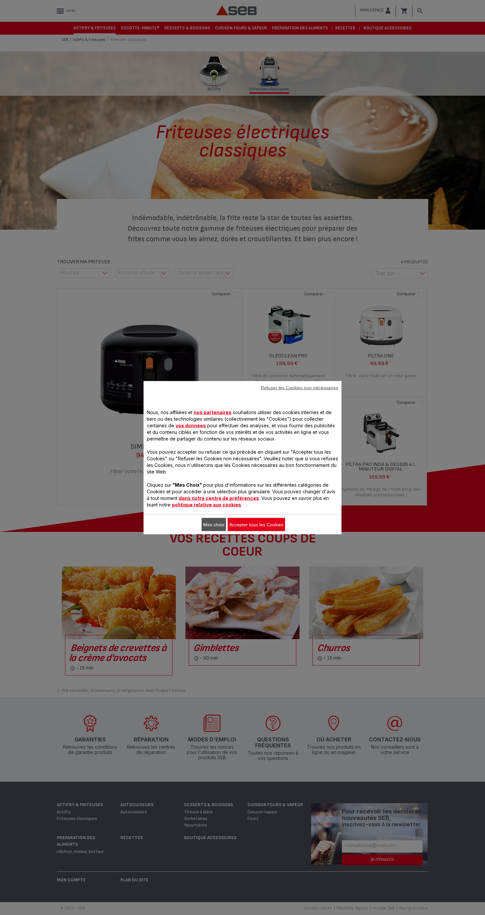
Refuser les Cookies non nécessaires (299, 387)
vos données (191, 425)
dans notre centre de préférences (219, 498)
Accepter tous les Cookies (256, 524)
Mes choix (213, 524)
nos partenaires (213, 412)
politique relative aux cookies (206, 504)
